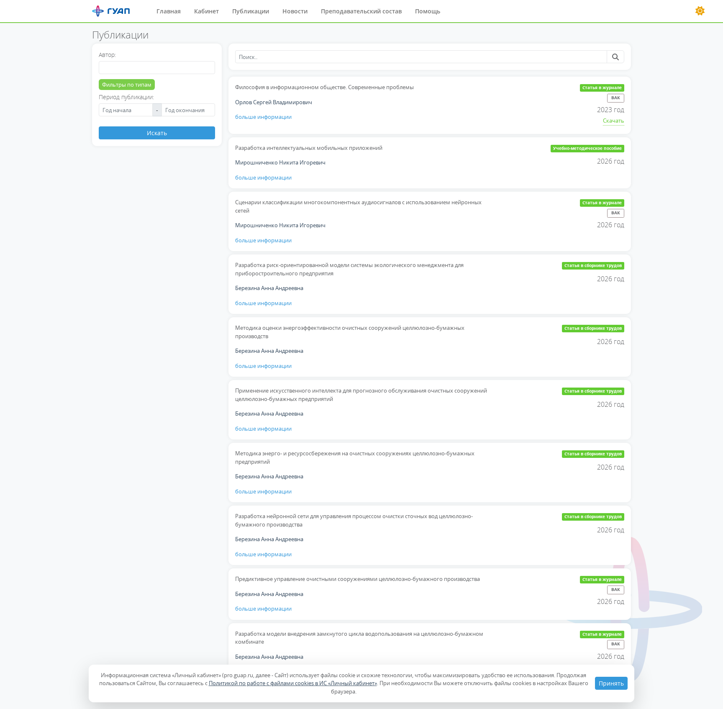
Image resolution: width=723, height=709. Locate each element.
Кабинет (206, 11)
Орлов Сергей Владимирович (273, 102)
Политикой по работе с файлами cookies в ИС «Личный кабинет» (293, 683)
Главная (168, 11)
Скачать (613, 120)
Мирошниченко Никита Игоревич (280, 162)
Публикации (250, 11)
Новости (295, 11)
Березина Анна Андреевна (269, 288)
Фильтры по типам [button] (126, 84)
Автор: (107, 55)
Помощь (427, 11)
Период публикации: (126, 97)
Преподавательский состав (361, 11)
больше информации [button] (263, 117)
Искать (157, 133)
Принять (611, 683)
